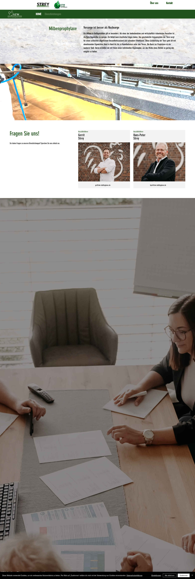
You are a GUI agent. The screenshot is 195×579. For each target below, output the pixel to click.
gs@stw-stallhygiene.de (102, 185)
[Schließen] (192, 575)
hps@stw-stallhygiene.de (158, 185)
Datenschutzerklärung (134, 575)
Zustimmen (184, 575)
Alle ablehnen (169, 575)
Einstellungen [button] (156, 575)
